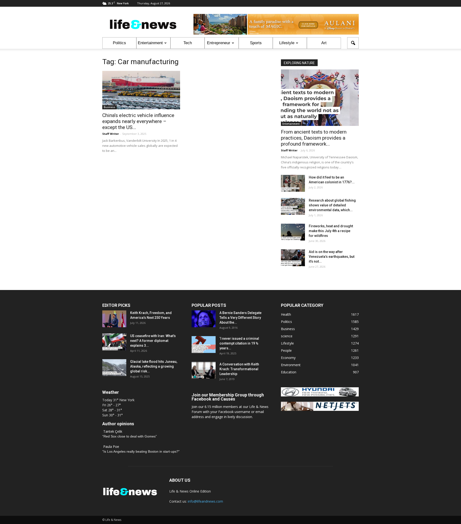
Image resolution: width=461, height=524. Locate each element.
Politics (119, 43)
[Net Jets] (320, 409)
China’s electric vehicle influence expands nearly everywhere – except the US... (138, 121)
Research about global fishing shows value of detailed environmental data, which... (332, 205)
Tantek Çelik (112, 431)
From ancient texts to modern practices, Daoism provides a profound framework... (313, 138)
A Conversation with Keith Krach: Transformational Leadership (239, 369)
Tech (187, 43)
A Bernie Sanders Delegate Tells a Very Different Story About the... (240, 317)
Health (286, 314)
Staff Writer (110, 134)
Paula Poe (111, 446)
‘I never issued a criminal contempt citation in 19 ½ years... (239, 343)
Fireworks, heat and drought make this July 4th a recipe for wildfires (331, 231)
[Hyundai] (320, 395)
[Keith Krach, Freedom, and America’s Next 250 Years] (114, 318)
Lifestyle (286, 43)
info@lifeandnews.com (205, 501)
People (286, 350)
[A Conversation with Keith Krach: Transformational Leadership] (204, 370)
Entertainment (150, 43)
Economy (288, 357)
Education (288, 372)
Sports (256, 43)
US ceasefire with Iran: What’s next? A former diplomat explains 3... (153, 340)
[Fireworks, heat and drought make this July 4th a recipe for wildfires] (293, 232)
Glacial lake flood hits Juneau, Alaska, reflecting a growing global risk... (153, 366)
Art (324, 43)
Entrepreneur (218, 43)
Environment (291, 365)
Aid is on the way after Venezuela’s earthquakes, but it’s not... (331, 256)
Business (109, 107)
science (286, 336)
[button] (353, 43)
